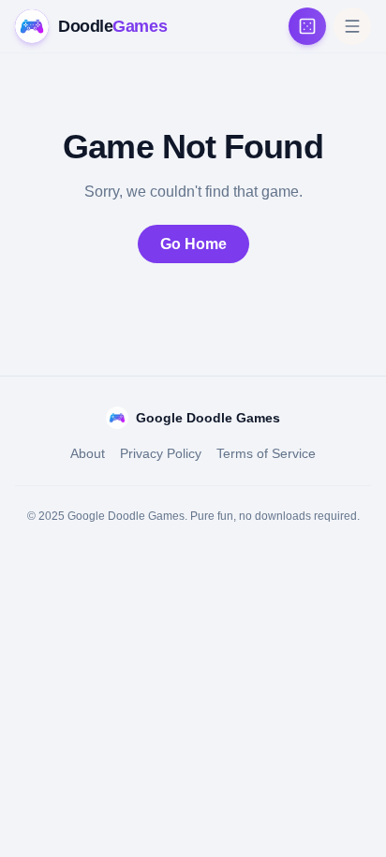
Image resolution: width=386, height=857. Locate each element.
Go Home (193, 244)
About (87, 453)
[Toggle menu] (352, 26)
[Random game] (307, 26)
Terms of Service (266, 453)
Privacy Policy (160, 453)
